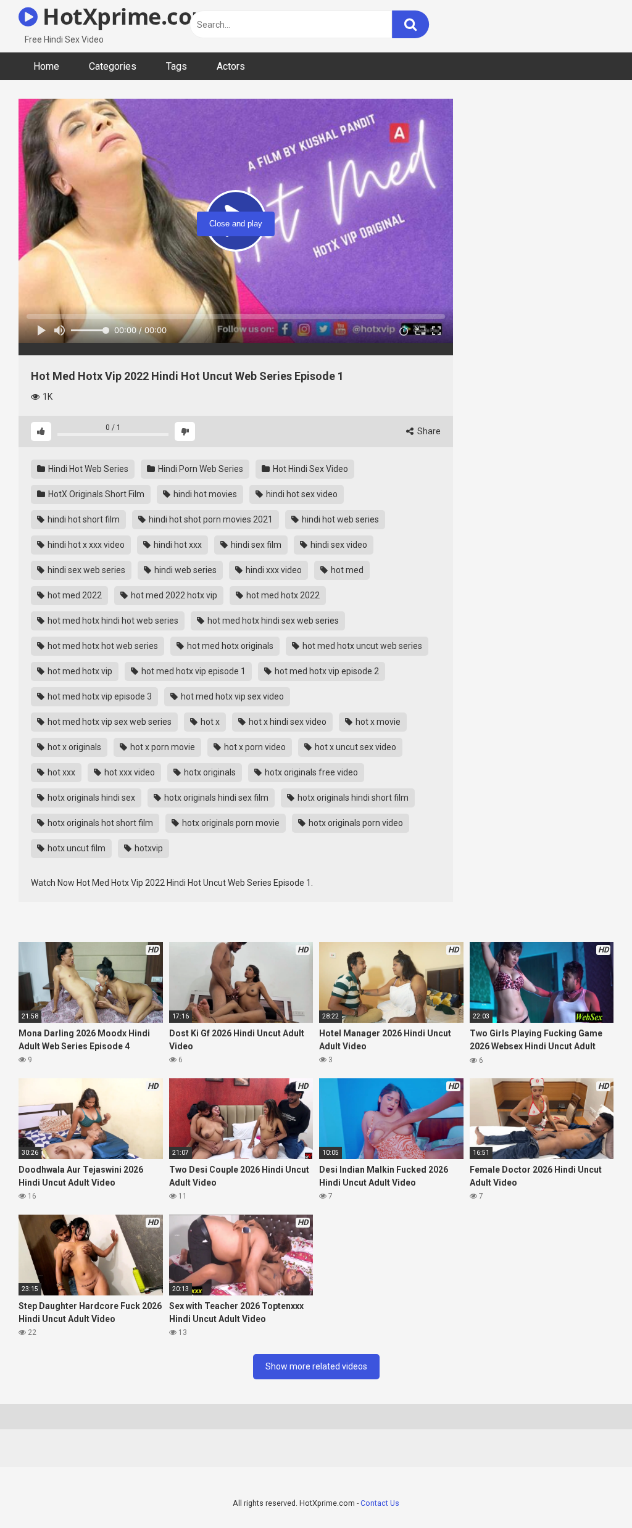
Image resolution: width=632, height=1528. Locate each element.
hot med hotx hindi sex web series (272, 621)
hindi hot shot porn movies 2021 (210, 519)
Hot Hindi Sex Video (309, 469)
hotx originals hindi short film (352, 798)
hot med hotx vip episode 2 (326, 671)
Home (46, 66)
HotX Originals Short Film (95, 494)
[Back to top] (590, 1490)
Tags (176, 66)
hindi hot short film (83, 519)
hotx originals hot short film (99, 823)
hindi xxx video (273, 570)
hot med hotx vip (79, 671)
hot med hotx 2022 (282, 595)
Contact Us (379, 1503)
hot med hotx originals (229, 646)
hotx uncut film (76, 848)
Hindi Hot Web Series (87, 469)
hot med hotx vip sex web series (109, 722)
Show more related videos (316, 1366)
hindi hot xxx (177, 545)
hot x (209, 722)
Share (428, 431)
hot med (346, 570)
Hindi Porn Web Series (199, 469)
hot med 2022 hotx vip (173, 595)
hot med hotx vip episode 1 (192, 671)
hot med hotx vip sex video (231, 696)
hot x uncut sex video (354, 747)
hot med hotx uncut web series (361, 646)
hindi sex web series (85, 570)
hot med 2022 (74, 595)
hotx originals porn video (355, 823)
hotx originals (209, 772)
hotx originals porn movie (230, 823)
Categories (112, 66)
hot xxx (60, 772)
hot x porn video (254, 747)
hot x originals (73, 747)
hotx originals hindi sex (90, 798)
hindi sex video (338, 545)
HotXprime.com (125, 16)
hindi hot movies (204, 494)
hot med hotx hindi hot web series (112, 621)
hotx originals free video (310, 772)
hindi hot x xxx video (85, 545)
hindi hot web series (339, 519)
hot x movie (377, 722)
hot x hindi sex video (286, 722)
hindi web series (184, 570)
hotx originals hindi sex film (215, 798)
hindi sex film (255, 545)
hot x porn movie (161, 747)
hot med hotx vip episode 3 (99, 696)
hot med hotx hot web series (102, 646)
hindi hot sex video (301, 494)
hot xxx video (128, 772)
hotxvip (148, 848)
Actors (231, 66)
